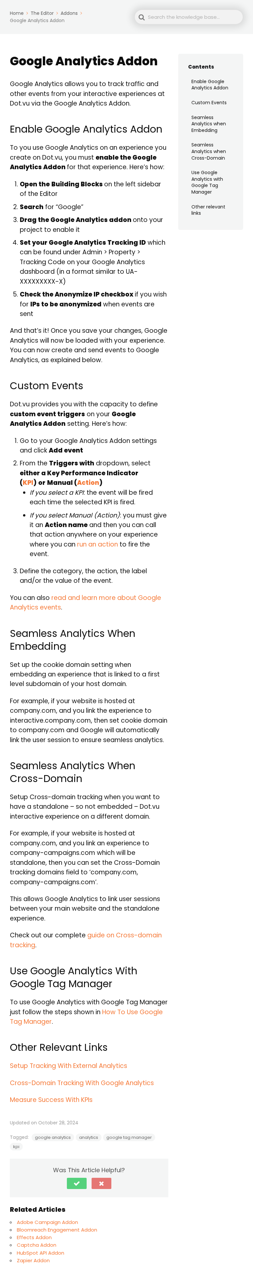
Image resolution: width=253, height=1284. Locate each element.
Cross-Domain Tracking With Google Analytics (82, 1083)
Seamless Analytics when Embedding (208, 124)
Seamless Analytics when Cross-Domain (208, 151)
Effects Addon (34, 1237)
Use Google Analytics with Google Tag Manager (207, 182)
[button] (77, 1183)
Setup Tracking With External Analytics (68, 1065)
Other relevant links (208, 210)
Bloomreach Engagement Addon (57, 1229)
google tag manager (129, 1137)
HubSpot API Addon (40, 1252)
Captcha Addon (36, 1244)
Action (88, 482)
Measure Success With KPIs (51, 1099)
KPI (28, 482)
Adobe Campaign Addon (47, 1222)
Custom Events (209, 102)
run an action (97, 544)
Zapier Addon (33, 1260)
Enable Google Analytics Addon (209, 84)
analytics (88, 1137)
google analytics (53, 1137)
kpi (16, 1146)
